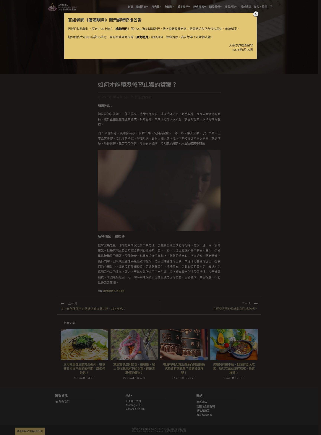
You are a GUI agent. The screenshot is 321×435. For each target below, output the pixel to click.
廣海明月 (96, 20)
